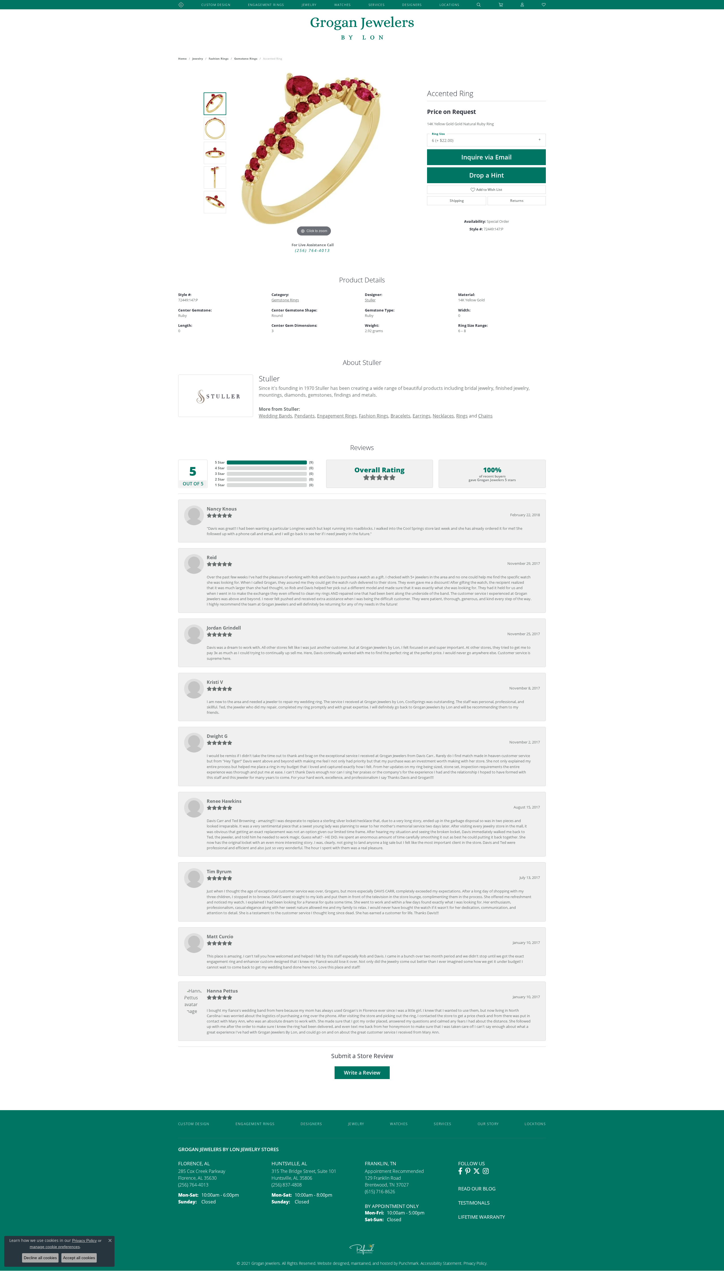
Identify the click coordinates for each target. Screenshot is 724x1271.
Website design (330, 1263)
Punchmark (409, 1263)
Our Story (488, 1123)
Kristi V (215, 682)
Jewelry (309, 5)
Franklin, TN (380, 1163)
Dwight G (217, 736)
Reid (212, 557)
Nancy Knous (222, 509)
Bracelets (400, 416)
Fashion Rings (219, 58)
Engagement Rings (266, 5)
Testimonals (474, 1202)
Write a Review (362, 1072)
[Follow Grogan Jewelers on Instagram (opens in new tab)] (486, 1171)
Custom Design (215, 5)
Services (377, 5)
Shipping (457, 200)
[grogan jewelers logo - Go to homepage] (362, 28)
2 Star (220, 479)
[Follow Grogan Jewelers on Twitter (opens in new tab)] (476, 1171)
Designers (412, 5)
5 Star (220, 462)
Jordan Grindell (224, 628)
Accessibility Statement (441, 1263)
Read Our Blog (476, 1188)
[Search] (479, 4)
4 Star (220, 468)
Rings (462, 416)
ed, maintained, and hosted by (371, 1263)
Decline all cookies (40, 1257)
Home (182, 58)
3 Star (220, 473)
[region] (314, 153)
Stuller (370, 299)
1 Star (220, 485)
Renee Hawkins (224, 801)
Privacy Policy (474, 1263)
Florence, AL (194, 1163)
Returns (516, 200)
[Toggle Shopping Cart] (501, 4)
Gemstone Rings (245, 58)
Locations (449, 5)
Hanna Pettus (222, 991)
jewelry (197, 58)
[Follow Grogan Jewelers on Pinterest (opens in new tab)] (467, 1171)
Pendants (304, 416)
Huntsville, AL (289, 1163)
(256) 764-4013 (312, 250)
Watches (342, 5)
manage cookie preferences (55, 1246)
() (311, 462)
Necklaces (443, 416)
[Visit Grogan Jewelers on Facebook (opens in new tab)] (460, 1171)
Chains (485, 416)
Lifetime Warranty (481, 1217)
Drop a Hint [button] (486, 175)
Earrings (421, 416)
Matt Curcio (220, 936)
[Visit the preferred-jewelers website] (362, 1249)
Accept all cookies (79, 1257)
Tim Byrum (219, 871)
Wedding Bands (275, 416)
